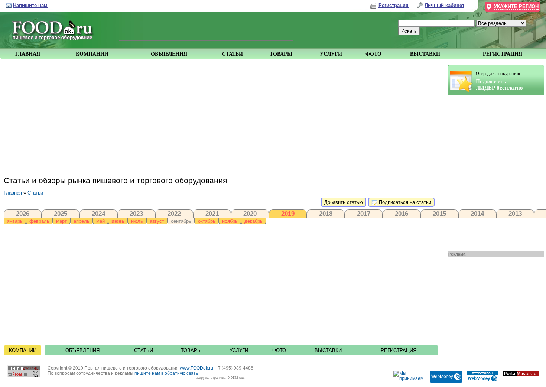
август (157, 221)
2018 (325, 213)
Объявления (82, 350)
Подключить (499, 81)
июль (137, 221)
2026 (22, 213)
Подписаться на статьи (404, 202)
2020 (250, 213)
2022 (174, 213)
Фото (279, 350)
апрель (82, 221)
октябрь (206, 221)
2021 (212, 213)
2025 (60, 213)
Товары (191, 350)
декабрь (253, 221)
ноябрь (230, 221)
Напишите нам (30, 5)
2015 (439, 213)
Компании (22, 350)
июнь (117, 221)
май (100, 221)
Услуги (239, 350)
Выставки (328, 350)
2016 (401, 213)
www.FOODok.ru (196, 368)
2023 (136, 213)
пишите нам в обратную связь (166, 373)
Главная (13, 193)
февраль (39, 221)
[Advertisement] (492, 171)
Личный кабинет (444, 5)
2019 (288, 213)
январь (15, 221)
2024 (98, 213)
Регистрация (398, 350)
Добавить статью (343, 202)
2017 (363, 213)
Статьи (35, 193)
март (61, 221)
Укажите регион (516, 6)
